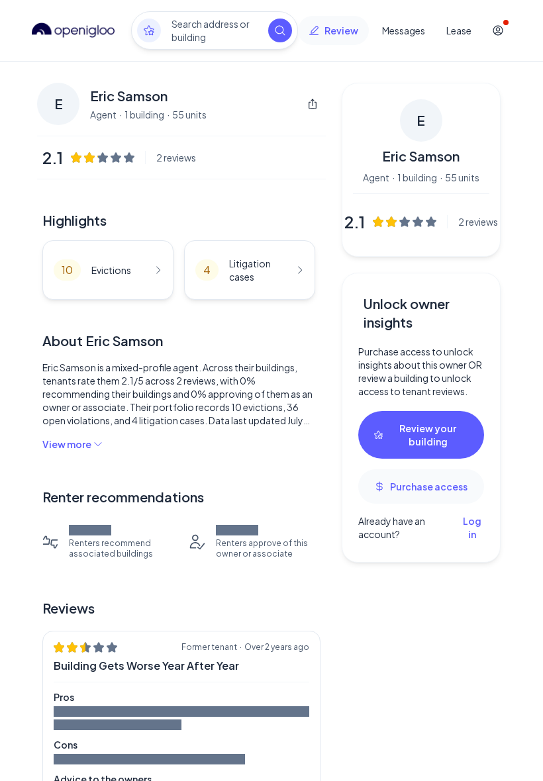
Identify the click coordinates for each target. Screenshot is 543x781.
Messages (403, 30)
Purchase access (429, 486)
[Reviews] (149, 30)
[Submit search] (280, 30)
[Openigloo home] (73, 30)
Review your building (427, 434)
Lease (458, 30)
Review (341, 30)
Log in (472, 527)
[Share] (312, 104)
